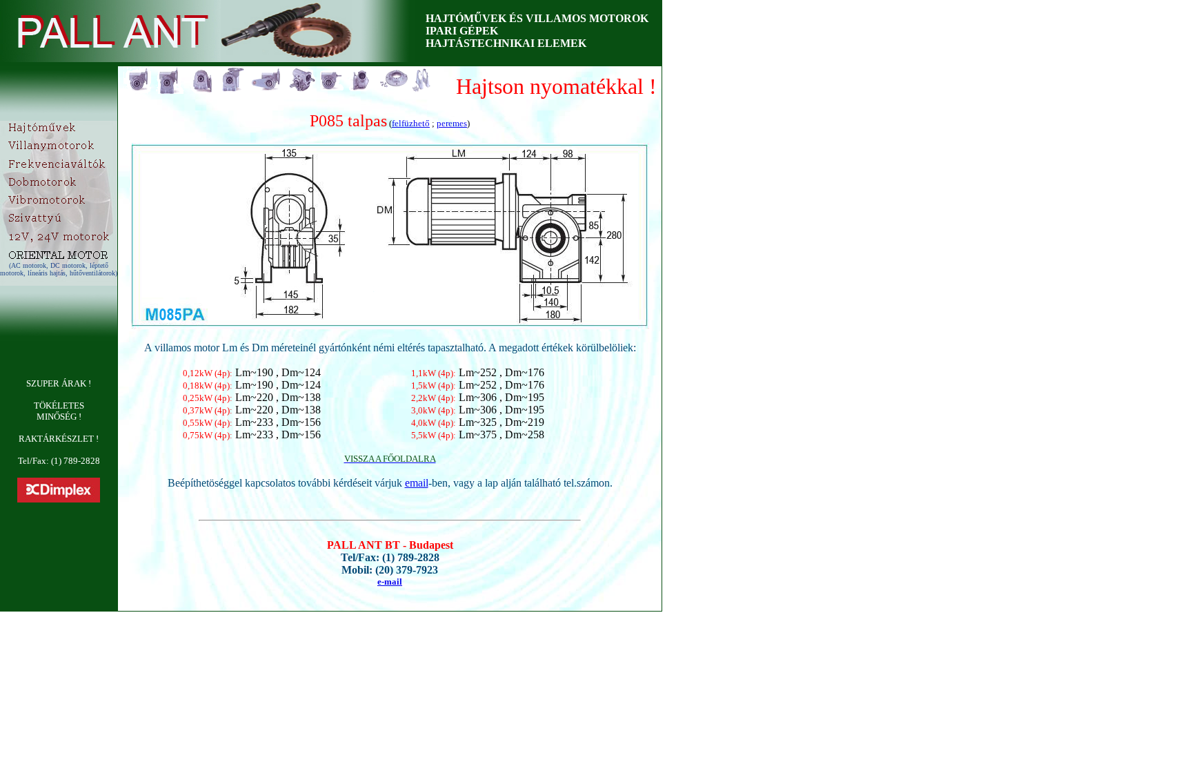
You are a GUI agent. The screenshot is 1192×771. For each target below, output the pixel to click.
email (416, 483)
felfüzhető (411, 123)
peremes (452, 123)
